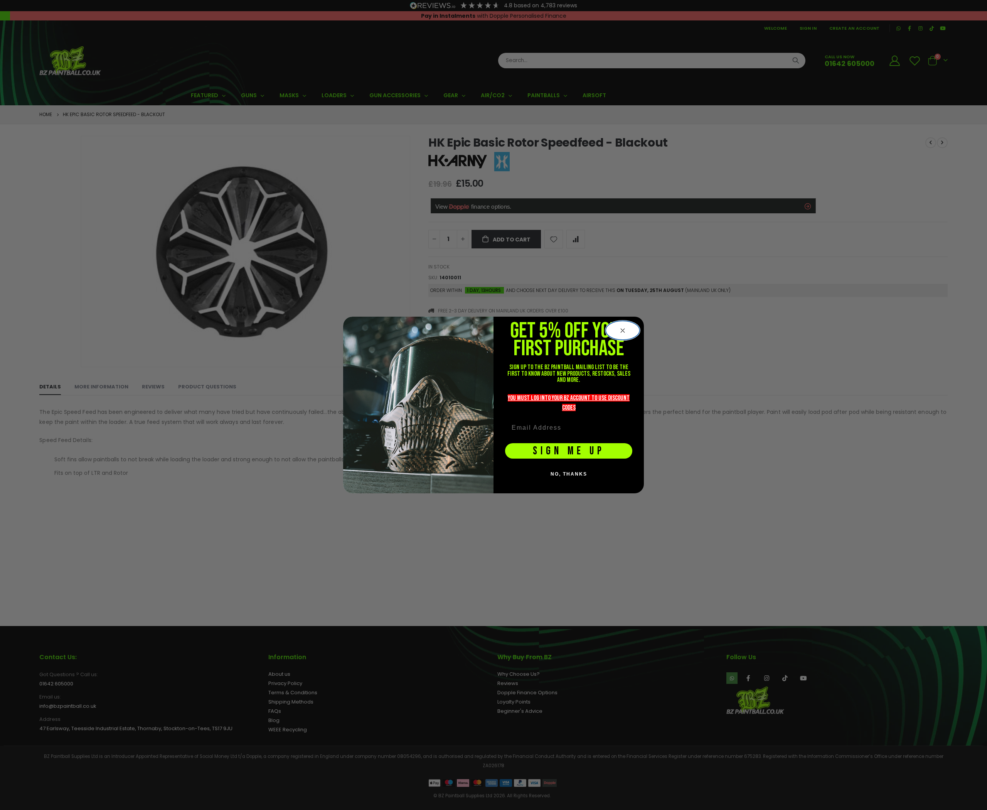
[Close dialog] (622, 331)
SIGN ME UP (569, 451)
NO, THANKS (569, 474)
